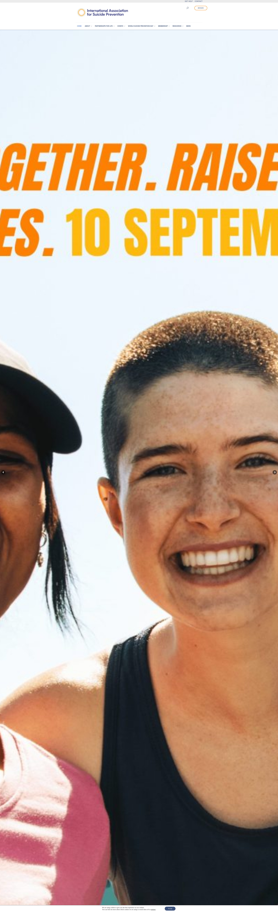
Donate (201, 8)
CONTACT (199, 1)
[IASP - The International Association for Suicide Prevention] (102, 12)
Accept (170, 908)
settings (153, 909)
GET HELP (189, 1)
